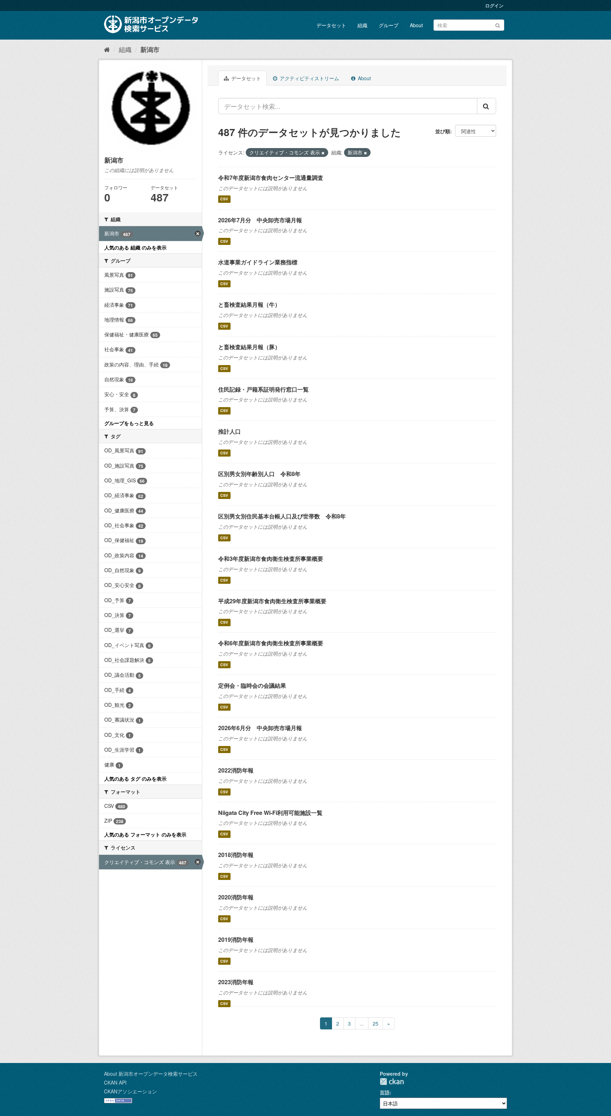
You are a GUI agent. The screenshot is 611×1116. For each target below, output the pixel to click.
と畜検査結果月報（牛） (249, 304)
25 (375, 1023)
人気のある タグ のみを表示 (135, 778)
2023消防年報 (236, 982)
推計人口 (229, 431)
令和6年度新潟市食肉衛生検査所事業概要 (270, 643)
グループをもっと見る (129, 423)
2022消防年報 (236, 770)
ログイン (494, 5)
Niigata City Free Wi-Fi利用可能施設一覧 (270, 813)
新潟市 (149, 49)
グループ (388, 25)
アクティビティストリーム (308, 78)
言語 (385, 1092)
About (416, 25)
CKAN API (115, 1082)
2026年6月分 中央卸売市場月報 (260, 728)
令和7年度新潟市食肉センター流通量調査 (270, 178)
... (362, 1023)
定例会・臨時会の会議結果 (252, 685)
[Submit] (498, 25)
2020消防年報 (236, 897)
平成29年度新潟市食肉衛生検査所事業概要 (272, 601)
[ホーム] (107, 49)
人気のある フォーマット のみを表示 (145, 834)
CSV (224, 199)
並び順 (442, 131)
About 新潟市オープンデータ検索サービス (151, 1073)
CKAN (392, 1081)
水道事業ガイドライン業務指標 (257, 262)
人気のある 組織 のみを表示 (135, 247)
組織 (362, 25)
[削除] (323, 152)
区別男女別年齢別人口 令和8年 (259, 474)
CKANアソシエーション (130, 1091)
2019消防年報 (236, 939)
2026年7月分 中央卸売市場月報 (260, 220)
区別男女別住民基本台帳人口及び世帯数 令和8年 (282, 516)
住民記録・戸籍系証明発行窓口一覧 (263, 389)
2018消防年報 (236, 855)
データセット (331, 25)
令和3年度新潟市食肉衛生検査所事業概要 (270, 558)
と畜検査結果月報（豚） (249, 347)
